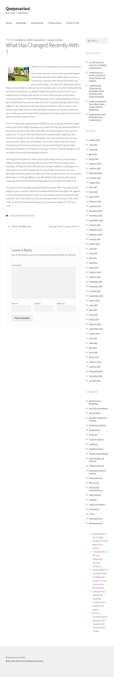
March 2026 (94, 159)
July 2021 (93, 248)
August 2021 (94, 244)
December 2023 (95, 229)
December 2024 (95, 211)
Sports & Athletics (97, 504)
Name (15, 303)
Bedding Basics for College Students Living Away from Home (100, 541)
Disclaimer (21, 22)
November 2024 (95, 215)
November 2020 (95, 286)
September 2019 (96, 328)
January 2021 (95, 277)
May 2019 (93, 347)
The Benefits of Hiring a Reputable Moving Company (100, 559)
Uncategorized (95, 518)
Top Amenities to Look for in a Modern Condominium (98, 65)
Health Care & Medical (98, 453)
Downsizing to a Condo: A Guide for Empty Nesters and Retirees (97, 76)
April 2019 (93, 352)
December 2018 (95, 371)
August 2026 (94, 140)
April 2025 (93, 192)
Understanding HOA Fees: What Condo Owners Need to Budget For (97, 105)
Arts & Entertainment (98, 408)
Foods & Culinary (96, 439)
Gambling (93, 444)
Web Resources (95, 523)
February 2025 (95, 201)
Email (37, 303)
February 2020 (95, 324)
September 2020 (96, 296)
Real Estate (94, 483)
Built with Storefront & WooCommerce (24, 661)
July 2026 (93, 144)
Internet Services (96, 465)
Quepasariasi (18, 8)
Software (93, 499)
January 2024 (95, 225)
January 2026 (95, 168)
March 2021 (94, 267)
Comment (16, 265)
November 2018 (95, 376)
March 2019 (94, 357)
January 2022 (95, 239)
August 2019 (94, 333)
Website (61, 303)
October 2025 (95, 178)
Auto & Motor (95, 413)
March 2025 (94, 196)
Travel (92, 513)
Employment (94, 430)
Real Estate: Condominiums (95, 488)
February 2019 (95, 362)
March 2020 (94, 319)
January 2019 (95, 366)
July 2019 (93, 338)
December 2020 (95, 281)
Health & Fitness (96, 449)
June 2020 (93, 305)
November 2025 (95, 173)
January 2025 (95, 206)
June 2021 (93, 253)
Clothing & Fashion (97, 425)
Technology (94, 509)
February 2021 (95, 272)
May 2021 (93, 258)
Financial (93, 434)
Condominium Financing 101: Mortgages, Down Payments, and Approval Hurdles (96, 91)
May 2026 (93, 154)
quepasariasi (39, 40)
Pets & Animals (95, 478)
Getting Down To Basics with (62, 227)
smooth (43, 152)
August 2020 (94, 300)
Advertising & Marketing (95, 402)
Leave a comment (55, 40)
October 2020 (95, 291)
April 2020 (93, 314)
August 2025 (94, 182)
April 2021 (93, 262)
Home (9, 22)
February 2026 (95, 163)
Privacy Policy (54, 22)
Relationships (95, 495)
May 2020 (93, 310)
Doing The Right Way (21, 227)
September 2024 (96, 220)
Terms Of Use (72, 22)
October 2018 (95, 380)
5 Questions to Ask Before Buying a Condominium (97, 117)
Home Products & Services (22, 215)
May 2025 (93, 187)
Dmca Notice (37, 22)
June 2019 (93, 343)
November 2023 (95, 234)
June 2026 (93, 149)
